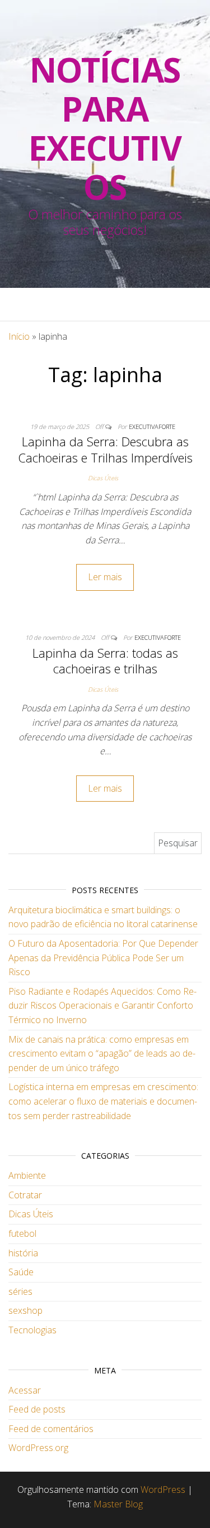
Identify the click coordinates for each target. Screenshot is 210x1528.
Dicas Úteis (103, 478)
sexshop (25, 1310)
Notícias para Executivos (105, 128)
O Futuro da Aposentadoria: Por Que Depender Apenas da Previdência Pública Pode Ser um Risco (103, 957)
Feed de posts (37, 1409)
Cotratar (25, 1195)
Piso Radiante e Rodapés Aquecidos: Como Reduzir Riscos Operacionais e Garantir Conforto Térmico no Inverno (102, 1005)
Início (19, 336)
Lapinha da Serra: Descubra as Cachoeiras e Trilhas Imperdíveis (105, 449)
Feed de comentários (51, 1429)
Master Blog (118, 1504)
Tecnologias (32, 1330)
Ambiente (27, 1175)
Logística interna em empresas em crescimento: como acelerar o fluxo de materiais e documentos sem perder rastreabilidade (103, 1101)
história (23, 1253)
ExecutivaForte (152, 426)
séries (20, 1291)
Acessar (24, 1390)
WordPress (163, 1489)
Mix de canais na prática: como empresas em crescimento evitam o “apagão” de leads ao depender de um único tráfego (101, 1053)
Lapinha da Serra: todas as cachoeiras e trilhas (105, 660)
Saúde (21, 1272)
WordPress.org (38, 1448)
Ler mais (105, 577)
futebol (22, 1233)
